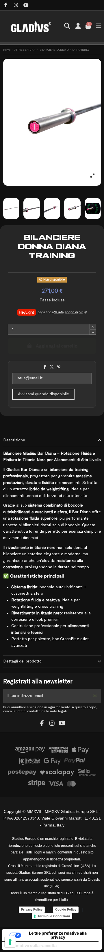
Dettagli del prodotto (22, 661)
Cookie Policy (65, 909)
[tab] (52, 440)
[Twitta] (52, 367)
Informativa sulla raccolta (31, 945)
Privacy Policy (31, 909)
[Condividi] (45, 367)
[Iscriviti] (95, 696)
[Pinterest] (58, 367)
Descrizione (14, 440)
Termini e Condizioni (54, 916)
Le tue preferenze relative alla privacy (58, 935)
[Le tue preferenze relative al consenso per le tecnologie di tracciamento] (10, 941)
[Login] (78, 26)
